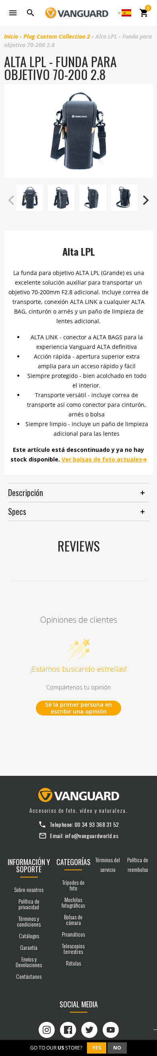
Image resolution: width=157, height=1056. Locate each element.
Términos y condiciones (29, 921)
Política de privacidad (29, 904)
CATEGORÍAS (73, 862)
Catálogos (29, 935)
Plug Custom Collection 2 (56, 36)
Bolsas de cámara (73, 919)
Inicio (11, 36)
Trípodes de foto (73, 885)
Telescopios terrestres (73, 948)
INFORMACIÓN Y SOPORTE (29, 865)
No (117, 1047)
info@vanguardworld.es (91, 835)
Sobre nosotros (28, 889)
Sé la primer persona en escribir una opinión (78, 708)
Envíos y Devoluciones (29, 962)
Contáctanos (28, 976)
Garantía (28, 947)
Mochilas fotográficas (73, 902)
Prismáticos (73, 934)
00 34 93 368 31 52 (96, 824)
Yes (96, 1047)
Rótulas (73, 963)
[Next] (145, 200)
